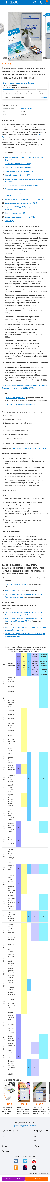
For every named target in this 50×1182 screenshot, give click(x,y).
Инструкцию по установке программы (20, 404)
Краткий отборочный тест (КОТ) (17, 175)
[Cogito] (12, 2)
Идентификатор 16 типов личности (19, 171)
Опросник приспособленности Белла (19, 167)
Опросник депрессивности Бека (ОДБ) (20, 217)
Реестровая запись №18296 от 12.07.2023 (29, 448)
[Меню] (3, 2)
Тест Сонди (9, 221)
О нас (4, 1146)
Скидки (37, 1146)
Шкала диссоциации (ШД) (15, 213)
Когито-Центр (26, 109)
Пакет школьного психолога (16, 584)
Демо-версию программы (15, 398)
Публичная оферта (10, 1131)
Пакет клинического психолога (17, 578)
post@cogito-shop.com (25, 1126)
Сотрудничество (41, 1131)
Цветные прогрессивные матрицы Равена (21, 185)
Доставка (38, 1136)
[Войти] (40, 2)
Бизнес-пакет (10, 590)
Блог (4, 1141)
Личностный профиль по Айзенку (18, 164)
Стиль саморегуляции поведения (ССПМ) (21, 203)
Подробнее (43, 97)
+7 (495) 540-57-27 (25, 1122)
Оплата (37, 1141)
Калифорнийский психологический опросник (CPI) (25, 199)
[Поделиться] (44, 15)
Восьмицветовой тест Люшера (17, 189)
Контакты (5, 1151)
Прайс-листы (7, 1136)
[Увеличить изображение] (45, 58)
